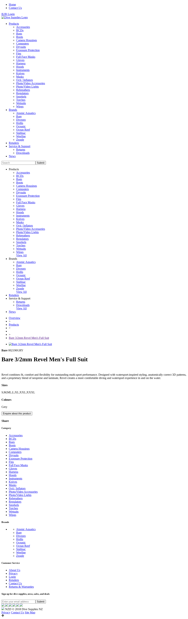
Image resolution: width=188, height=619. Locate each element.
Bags (19, 33)
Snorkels (21, 96)
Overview (14, 318)
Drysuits (21, 46)
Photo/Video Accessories (30, 83)
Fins (18, 53)
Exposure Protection (28, 50)
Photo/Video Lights (27, 86)
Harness (21, 63)
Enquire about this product (17, 413)
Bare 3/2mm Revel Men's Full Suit (29, 337)
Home (12, 4)
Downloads (23, 152)
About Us (14, 570)
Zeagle (20, 139)
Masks (20, 76)
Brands (13, 109)
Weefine (21, 136)
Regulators (22, 93)
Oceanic (21, 126)
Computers (22, 43)
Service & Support (19, 146)
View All (21, 255)
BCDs (20, 30)
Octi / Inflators (24, 80)
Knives (20, 73)
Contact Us (15, 7)
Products (14, 23)
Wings (20, 106)
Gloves (20, 60)
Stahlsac (21, 133)
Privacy (13, 573)
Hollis (19, 123)
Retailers (14, 142)
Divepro (21, 119)
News (12, 156)
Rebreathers (23, 89)
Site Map (30, 612)
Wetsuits (21, 103)
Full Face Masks (25, 56)
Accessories (23, 27)
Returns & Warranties (21, 586)
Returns (20, 149)
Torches (20, 99)
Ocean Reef (23, 129)
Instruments (23, 70)
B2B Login (8, 14)
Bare (19, 116)
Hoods (20, 66)
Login (12, 576)
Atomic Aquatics (26, 113)
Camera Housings (26, 40)
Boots (19, 36)
